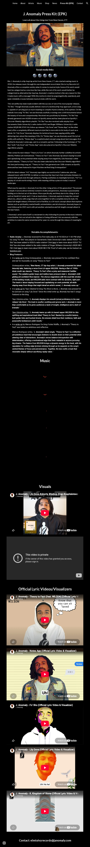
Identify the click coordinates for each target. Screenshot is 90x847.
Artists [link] (31, 3)
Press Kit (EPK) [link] (67, 3)
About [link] (23, 3)
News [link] (54, 3)
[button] (87, 3)
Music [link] (39, 3)
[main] (45, 16)
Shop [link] (47, 3)
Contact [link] (80, 3)
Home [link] (15, 3)
